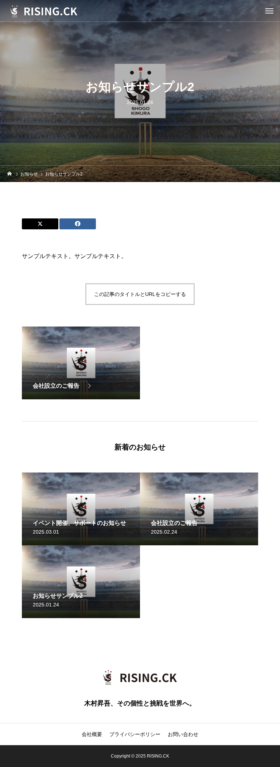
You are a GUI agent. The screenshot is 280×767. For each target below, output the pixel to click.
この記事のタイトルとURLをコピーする (140, 294)
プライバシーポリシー (134, 734)
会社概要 (92, 734)
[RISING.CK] (50, 11)
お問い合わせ (183, 734)
